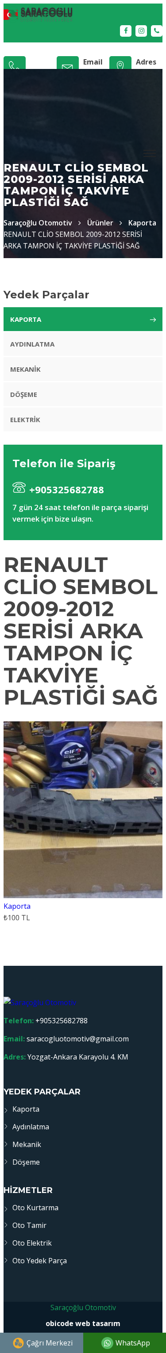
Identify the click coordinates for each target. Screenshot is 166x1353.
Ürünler (100, 223)
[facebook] (125, 31)
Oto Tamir (29, 1225)
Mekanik (25, 369)
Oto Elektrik (32, 1243)
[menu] (150, 153)
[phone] (156, 31)
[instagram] (141, 31)
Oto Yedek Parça (39, 1260)
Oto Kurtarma (35, 1207)
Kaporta (142, 223)
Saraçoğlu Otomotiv (83, 1307)
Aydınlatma (32, 343)
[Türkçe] (83, 14)
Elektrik (25, 419)
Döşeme (23, 394)
